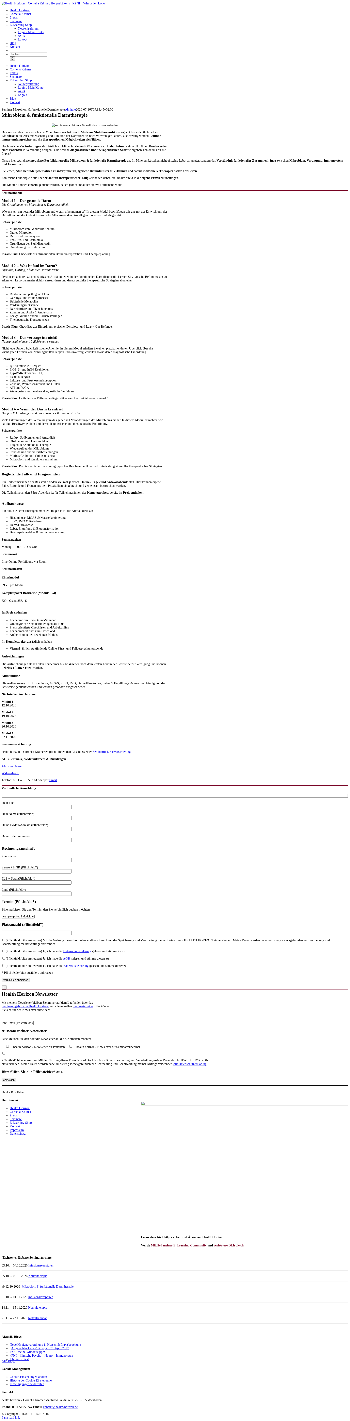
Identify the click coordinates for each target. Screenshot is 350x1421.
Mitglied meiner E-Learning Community (179, 1245)
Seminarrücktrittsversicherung (112, 751)
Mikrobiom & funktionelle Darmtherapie (48, 1286)
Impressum (17, 1130)
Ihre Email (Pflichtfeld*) (17, 1023)
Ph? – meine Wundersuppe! (27, 1352)
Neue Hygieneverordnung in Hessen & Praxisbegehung (45, 1344)
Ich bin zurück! (19, 1359)
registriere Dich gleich (229, 1245)
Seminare (16, 1119)
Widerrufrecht (10, 773)
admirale (70, 109)
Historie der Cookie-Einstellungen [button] (31, 1380)
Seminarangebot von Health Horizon (25, 1006)
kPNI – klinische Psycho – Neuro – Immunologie (41, 1355)
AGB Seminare (11, 766)
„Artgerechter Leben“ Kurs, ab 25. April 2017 (39, 1348)
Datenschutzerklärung (77, 951)
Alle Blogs (8, 1361)
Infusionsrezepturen (40, 1265)
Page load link (11, 1417)
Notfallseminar (37, 1318)
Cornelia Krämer (20, 1111)
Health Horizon (20, 1108)
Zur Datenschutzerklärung (190, 1064)
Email (53, 780)
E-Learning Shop (21, 1122)
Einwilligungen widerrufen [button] (27, 1384)
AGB (66, 958)
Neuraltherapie (37, 1276)
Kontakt (15, 1126)
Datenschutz (18, 1133)
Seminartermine (83, 1006)
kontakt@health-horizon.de (60, 1407)
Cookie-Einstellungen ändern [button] (28, 1376)
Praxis (14, 1115)
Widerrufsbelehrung (76, 965)
